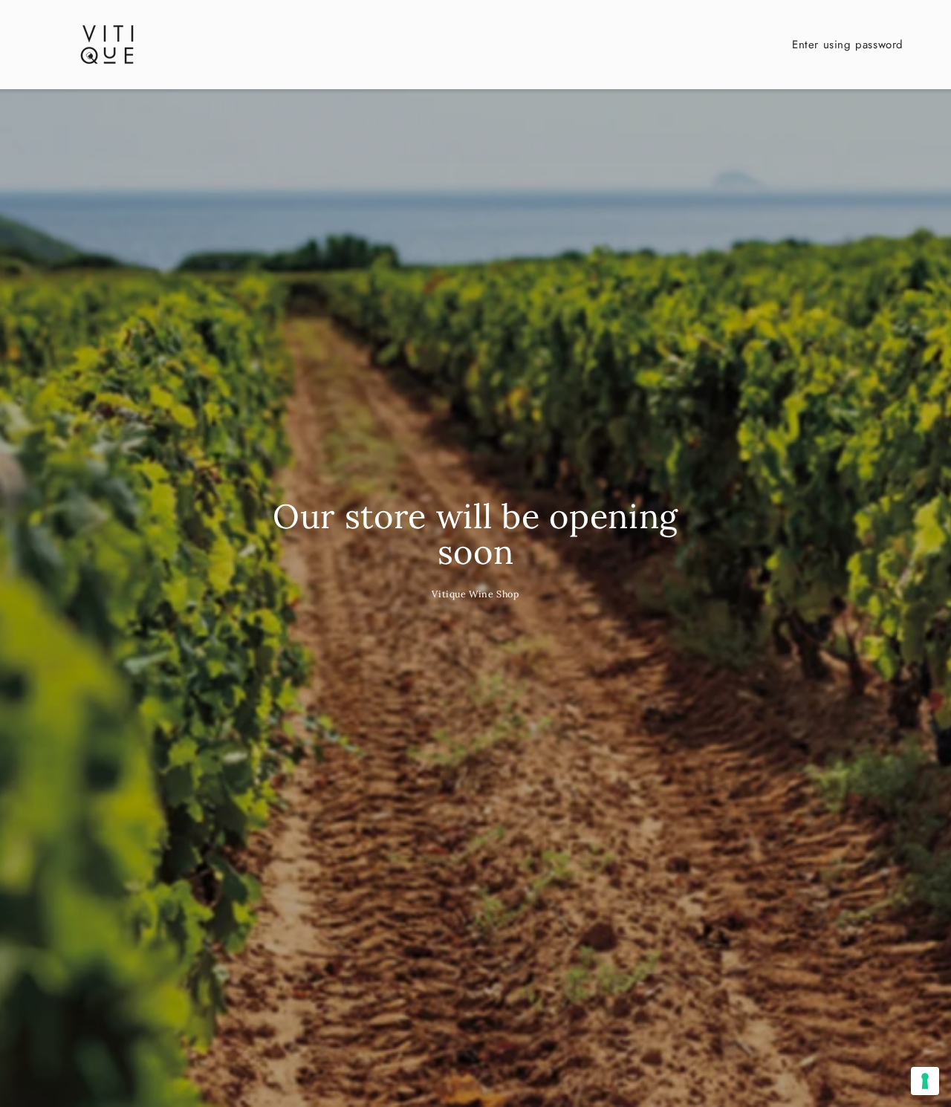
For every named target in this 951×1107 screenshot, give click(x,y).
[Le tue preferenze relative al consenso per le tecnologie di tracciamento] (925, 1081)
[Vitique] (107, 44)
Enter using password (847, 44)
